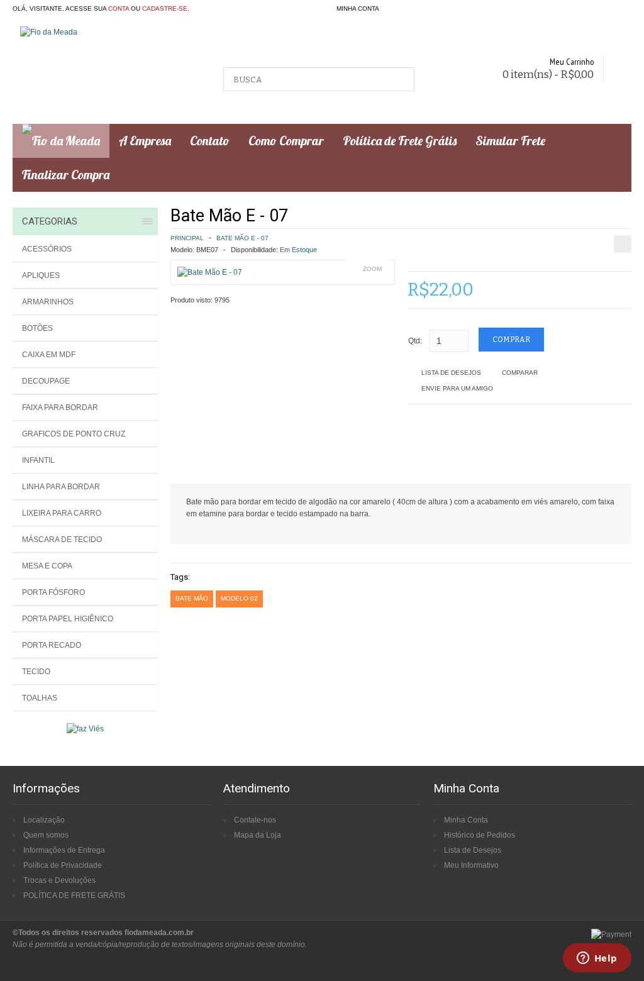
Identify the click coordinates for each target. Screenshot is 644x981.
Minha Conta (466, 820)
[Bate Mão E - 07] (209, 272)
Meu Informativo (471, 865)
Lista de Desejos (451, 372)
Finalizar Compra (65, 174)
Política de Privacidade (62, 865)
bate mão (191, 598)
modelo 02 (239, 598)
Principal (187, 238)
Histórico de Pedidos (479, 835)
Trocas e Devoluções (59, 880)
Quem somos (46, 835)
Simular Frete (510, 140)
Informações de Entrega (64, 850)
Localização (44, 820)
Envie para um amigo (457, 388)
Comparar (520, 372)
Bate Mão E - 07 (242, 238)
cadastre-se (164, 8)
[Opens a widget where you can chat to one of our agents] (596, 959)
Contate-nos (255, 820)
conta (118, 8)
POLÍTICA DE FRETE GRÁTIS (74, 895)
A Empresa (145, 140)
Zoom (372, 268)
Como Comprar (286, 140)
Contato (210, 140)
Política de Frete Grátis (400, 140)
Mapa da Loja (257, 835)
